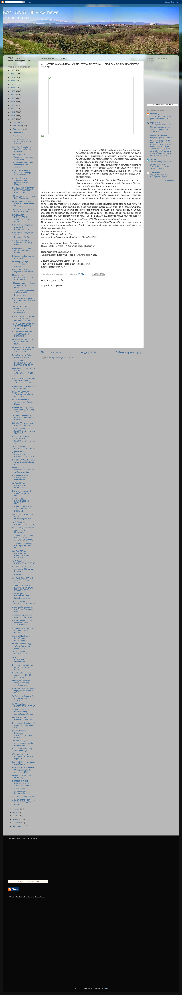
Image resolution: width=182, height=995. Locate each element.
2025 (13, 74)
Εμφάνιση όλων (169, 180)
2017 (13, 102)
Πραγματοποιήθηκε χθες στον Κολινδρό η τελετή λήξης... (23, 410)
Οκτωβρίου (18, 129)
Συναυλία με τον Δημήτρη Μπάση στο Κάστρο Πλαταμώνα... (22, 667)
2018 (13, 98)
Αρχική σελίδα (89, 352)
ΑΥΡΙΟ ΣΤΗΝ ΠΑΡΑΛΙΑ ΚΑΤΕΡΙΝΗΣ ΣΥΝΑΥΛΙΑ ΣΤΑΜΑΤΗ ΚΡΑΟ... (23, 588)
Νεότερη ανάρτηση (51, 352)
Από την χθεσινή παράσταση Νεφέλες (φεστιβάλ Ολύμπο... (21, 596)
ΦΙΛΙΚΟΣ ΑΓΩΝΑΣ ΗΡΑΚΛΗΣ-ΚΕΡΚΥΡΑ (22, 718)
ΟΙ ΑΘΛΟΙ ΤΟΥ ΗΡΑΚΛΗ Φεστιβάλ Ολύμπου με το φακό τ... (22, 580)
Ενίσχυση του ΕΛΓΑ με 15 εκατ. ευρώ (23, 257)
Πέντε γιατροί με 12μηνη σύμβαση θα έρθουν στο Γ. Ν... (23, 301)
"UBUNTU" (16, 575)
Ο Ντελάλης (155, 173)
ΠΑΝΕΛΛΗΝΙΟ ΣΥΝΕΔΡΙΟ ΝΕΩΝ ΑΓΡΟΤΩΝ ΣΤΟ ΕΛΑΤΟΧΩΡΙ (23, 190)
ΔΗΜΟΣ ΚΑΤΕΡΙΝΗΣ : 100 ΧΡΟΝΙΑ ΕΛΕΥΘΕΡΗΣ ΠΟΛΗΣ (23, 802)
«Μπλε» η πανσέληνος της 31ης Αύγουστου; (23, 197)
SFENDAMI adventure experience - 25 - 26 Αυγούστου (21, 675)
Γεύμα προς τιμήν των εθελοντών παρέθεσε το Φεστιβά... (23, 204)
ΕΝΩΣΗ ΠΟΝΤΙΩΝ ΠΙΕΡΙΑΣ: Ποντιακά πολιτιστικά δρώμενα (22, 783)
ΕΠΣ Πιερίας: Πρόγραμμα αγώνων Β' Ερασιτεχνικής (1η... (22, 227)
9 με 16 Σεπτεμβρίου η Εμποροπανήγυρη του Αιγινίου (22, 141)
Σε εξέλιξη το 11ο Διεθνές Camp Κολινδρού (22, 356)
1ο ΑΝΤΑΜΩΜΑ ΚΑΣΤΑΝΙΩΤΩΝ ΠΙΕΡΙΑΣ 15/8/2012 (23, 431)
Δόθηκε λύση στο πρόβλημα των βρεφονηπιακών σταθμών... (20, 181)
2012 (13, 119)
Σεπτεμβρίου (18, 133)
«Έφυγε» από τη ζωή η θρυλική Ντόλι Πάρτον (158, 176)
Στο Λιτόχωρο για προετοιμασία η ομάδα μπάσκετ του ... (22, 743)
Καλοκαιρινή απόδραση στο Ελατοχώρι (22, 750)
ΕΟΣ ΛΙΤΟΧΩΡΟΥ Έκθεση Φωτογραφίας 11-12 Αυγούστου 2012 (23, 770)
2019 (13, 95)
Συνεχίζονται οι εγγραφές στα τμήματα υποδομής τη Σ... (23, 545)
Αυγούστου (18, 136)
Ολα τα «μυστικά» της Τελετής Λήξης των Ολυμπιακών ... (21, 646)
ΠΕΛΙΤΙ (153, 160)
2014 (13, 112)
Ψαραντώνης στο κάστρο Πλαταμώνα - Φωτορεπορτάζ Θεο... (22, 516)
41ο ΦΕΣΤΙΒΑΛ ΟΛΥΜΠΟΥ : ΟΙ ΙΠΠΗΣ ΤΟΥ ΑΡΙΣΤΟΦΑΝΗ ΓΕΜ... (23, 381)
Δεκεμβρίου (18, 122)
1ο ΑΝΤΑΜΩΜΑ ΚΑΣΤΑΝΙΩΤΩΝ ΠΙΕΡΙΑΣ (23, 447)
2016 (13, 105)
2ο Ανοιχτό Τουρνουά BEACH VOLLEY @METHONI (21, 659)
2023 (13, 81)
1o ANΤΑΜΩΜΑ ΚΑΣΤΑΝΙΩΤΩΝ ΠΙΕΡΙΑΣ (23, 562)
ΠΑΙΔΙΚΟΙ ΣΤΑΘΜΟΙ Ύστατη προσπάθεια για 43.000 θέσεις (23, 394)
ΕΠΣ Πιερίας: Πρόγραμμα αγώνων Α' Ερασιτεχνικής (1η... (22, 235)
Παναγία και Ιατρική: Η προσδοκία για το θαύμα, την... (21, 493)
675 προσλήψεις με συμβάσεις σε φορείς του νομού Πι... (23, 756)
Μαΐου (16, 816)
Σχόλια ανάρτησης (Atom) (63, 358)
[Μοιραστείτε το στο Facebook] (101, 274)
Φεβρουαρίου (19, 826)
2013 (13, 116)
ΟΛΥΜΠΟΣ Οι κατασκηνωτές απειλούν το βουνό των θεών (23, 470)
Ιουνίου (16, 812)
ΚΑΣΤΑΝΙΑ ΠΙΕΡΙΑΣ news (30, 12)
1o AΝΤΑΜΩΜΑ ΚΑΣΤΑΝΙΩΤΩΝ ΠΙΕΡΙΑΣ (23, 523)
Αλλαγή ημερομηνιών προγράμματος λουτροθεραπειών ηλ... (22, 712)
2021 (13, 88)
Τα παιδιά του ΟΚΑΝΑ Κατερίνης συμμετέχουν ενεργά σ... (23, 417)
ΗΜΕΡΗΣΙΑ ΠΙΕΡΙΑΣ (158, 136)
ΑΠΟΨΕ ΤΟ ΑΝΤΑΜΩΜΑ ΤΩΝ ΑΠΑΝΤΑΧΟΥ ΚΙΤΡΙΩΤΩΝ (22, 509)
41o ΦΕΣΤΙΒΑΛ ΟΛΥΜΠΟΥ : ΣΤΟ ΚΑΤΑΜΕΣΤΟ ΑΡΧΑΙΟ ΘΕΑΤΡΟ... (23, 326)
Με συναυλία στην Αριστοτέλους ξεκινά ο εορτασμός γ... (22, 277)
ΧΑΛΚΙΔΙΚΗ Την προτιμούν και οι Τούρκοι (23, 763)
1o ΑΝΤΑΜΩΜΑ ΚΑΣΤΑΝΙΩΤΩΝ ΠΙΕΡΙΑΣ (23, 705)
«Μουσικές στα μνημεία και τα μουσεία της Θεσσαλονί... (23, 285)
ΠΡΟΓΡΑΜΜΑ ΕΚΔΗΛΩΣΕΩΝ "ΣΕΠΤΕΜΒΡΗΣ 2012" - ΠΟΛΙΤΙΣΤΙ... (23, 218)
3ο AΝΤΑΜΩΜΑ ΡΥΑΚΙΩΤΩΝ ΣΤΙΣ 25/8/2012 (20, 501)
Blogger (105, 988)
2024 (13, 77)
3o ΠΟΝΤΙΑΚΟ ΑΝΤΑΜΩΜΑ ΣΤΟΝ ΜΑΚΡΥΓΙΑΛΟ (21, 485)
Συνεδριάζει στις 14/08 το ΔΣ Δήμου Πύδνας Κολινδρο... (22, 630)
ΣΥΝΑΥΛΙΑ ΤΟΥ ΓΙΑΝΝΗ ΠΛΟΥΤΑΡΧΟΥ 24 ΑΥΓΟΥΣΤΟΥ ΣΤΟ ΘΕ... (23, 538)
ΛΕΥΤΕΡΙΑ (154, 114)
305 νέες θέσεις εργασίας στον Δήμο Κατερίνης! (22, 424)
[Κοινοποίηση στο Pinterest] (103, 274)
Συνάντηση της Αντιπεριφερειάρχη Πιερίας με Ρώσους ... (22, 791)
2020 (13, 91)
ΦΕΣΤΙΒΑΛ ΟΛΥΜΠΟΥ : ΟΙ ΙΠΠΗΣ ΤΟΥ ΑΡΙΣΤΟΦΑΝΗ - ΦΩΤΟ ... (23, 372)
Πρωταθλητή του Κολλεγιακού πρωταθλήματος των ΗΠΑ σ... (22, 734)
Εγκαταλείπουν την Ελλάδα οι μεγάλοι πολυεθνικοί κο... (23, 690)
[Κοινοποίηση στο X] (98, 274)
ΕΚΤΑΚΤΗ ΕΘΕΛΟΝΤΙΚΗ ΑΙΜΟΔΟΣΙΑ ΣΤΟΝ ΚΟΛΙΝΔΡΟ (22, 334)
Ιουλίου (16, 809)
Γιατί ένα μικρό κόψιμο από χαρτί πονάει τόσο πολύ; (160, 117)
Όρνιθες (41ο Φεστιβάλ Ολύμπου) (22, 776)
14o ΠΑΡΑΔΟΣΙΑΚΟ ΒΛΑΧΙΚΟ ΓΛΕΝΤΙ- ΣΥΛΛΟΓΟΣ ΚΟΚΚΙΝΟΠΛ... (21, 309)
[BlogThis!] (96, 274)
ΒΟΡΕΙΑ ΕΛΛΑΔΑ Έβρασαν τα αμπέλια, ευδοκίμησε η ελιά (23, 462)
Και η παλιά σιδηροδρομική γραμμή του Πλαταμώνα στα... (23, 725)
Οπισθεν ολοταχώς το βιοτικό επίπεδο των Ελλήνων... (21, 149)
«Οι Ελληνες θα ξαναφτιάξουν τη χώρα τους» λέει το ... (22, 157)
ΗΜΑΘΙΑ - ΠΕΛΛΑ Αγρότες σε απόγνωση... (23, 387)
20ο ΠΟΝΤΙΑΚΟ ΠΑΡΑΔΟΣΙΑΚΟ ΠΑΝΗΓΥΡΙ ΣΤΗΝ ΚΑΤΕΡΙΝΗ (20, 554)
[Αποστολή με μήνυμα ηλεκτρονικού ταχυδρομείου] (93, 274)
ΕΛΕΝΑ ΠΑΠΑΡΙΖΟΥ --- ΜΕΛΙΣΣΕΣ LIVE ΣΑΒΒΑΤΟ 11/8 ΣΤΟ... (22, 622)
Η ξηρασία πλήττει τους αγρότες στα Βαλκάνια (22, 270)
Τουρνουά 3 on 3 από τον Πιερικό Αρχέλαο (23, 210)
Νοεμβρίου (17, 126)
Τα (154, 104)
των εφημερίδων (168, 104)
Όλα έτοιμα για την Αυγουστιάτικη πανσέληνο (20, 264)
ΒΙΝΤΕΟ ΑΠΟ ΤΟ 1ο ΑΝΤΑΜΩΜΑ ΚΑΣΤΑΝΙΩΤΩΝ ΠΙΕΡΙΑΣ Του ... (23, 440)
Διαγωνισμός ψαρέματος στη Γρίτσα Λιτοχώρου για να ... (22, 609)
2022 (13, 84)
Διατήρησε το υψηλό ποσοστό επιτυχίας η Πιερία (22, 243)
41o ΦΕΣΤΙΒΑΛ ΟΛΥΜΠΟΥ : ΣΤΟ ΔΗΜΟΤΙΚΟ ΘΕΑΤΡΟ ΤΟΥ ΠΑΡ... (23, 318)
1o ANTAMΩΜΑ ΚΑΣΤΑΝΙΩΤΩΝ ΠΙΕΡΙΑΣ (23, 653)
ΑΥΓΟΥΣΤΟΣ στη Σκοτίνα (23, 797)
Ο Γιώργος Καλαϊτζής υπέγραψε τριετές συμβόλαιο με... (21, 683)
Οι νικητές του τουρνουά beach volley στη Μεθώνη (22, 342)
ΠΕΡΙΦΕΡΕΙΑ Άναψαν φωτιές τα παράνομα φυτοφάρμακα (21, 172)
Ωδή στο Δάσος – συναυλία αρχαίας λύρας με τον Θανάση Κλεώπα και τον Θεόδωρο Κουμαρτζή (160, 165)
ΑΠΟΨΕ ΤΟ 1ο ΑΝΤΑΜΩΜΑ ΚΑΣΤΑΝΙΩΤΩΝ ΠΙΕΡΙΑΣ (23, 454)
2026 (13, 70)
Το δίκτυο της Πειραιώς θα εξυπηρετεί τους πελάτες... (23, 698)
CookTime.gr (34, 881)
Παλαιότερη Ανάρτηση (128, 352)
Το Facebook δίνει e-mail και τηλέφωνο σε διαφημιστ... (22, 165)
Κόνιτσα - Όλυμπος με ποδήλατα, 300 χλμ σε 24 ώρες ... (22, 569)
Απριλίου (17, 819)
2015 (13, 109)
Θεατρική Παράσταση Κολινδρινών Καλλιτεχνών (21, 638)
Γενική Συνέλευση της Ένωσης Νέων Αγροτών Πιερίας (23, 402)
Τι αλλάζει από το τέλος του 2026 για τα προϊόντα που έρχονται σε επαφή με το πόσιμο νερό (160, 128)
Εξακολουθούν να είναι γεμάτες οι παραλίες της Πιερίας (23, 250)
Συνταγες (20, 881)
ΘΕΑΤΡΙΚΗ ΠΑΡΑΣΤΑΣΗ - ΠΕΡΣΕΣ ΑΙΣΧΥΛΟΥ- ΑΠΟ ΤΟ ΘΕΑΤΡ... (23, 349)
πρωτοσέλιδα (159, 104)
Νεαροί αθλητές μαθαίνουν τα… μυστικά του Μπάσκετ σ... (23, 530)
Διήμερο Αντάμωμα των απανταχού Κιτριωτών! (22, 616)
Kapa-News (155, 123)
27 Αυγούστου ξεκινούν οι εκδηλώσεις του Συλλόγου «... (23, 293)
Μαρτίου (16, 823)
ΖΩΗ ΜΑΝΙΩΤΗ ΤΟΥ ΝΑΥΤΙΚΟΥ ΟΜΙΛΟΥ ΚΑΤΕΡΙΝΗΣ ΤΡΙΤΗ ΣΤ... (23, 363)
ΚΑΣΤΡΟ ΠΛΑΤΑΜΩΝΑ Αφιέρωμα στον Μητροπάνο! (21, 478)
